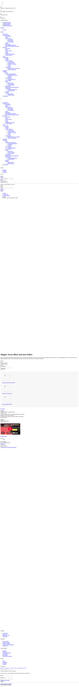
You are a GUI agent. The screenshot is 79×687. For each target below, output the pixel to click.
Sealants (9, 77)
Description (2, 408)
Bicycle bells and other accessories (12, 46)
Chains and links (8, 55)
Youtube (4, 664)
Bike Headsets (11, 93)
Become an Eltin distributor (8, 644)
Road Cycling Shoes (12, 69)
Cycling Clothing (8, 60)
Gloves (9, 66)
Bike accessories (6, 35)
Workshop (5, 71)
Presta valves (10, 82)
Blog (4, 661)
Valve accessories (11, 83)
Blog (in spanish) (6, 643)
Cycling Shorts (11, 61)
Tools (6, 72)
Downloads (5, 655)
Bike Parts (5, 634)
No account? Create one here (6, 683)
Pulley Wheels (8, 80)
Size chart (5, 651)
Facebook (5, 663)
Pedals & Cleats (8, 50)
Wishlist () (2, 27)
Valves (6, 81)
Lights (6, 42)
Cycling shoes (8, 67)
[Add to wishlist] (0, 370)
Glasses (6, 59)
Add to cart (3, 368)
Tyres (6, 49)
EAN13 (2, 442)
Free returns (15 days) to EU (7, 393)
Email (1, 675)
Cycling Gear (5, 57)
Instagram (5, 662)
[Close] (0, 99)
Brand (1, 441)
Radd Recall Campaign (7, 656)
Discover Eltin (6, 641)
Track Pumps (10, 39)
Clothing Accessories (12, 63)
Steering (7, 92)
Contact (4, 29)
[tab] (39, 408)
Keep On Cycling (6, 642)
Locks (6, 37)
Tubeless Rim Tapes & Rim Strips (12, 87)
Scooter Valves (11, 85)
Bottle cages (7, 44)
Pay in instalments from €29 (7, 404)
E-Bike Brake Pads (11, 79)
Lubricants (10, 76)
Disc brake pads (8, 78)
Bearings (7, 91)
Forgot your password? (5, 680)
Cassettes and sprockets (10, 54)
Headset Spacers (11, 95)
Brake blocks (8, 86)
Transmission (8, 88)
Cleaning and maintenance (10, 73)
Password (2, 677)
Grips (6, 51)
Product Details (3, 436)
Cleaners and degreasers (12, 75)
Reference (2, 363)
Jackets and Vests (11, 62)
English (8, 24)
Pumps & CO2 (8, 38)
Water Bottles (8, 36)
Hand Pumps (10, 40)
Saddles (6, 52)
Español (8, 22)
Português (10, 25)
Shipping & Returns (7, 652)
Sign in (1, 176)
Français (9, 23)
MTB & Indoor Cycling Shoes (14, 68)
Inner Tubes (7, 48)
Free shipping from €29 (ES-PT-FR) (8, 382)
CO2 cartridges (11, 41)
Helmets (7, 58)
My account (5, 653)
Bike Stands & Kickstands (10, 45)
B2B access (5, 645)
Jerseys (9, 65)
